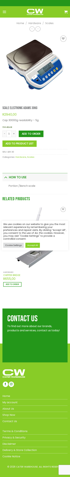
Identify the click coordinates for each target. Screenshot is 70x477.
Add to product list (20, 143)
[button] (4, 12)
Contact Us (9, 421)
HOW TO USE (18, 177)
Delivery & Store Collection (19, 450)
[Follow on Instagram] (11, 384)
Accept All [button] (32, 245)
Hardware (34, 23)
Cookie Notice (11, 456)
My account (10, 402)
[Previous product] (37, 28)
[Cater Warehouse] (35, 12)
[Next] (14, 95)
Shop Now (8, 415)
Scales (49, 23)
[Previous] (5, 95)
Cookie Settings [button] (13, 245)
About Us (8, 409)
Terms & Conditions (15, 431)
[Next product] (32, 28)
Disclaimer (9, 444)
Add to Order (31, 133)
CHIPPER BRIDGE (11, 275)
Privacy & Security (14, 437)
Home (20, 23)
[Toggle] (5, 177)
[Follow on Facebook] (5, 384)
